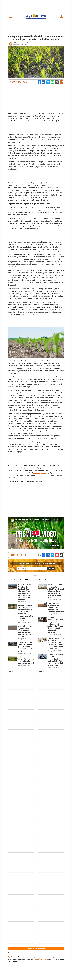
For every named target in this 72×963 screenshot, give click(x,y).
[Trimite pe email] (57, 82)
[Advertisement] (36, 6)
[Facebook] (39, 82)
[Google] (39, 555)
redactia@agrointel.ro (41, 959)
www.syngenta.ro (39, 473)
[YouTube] (57, 555)
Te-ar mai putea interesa (19, 579)
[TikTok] (61, 555)
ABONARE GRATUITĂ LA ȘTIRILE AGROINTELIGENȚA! (36, 563)
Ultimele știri (45, 579)
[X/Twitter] (52, 555)
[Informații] (61, 16)
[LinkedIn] (43, 82)
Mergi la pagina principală (36, 949)
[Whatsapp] (52, 82)
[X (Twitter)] (48, 82)
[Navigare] (10, 16)
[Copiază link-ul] (61, 82)
